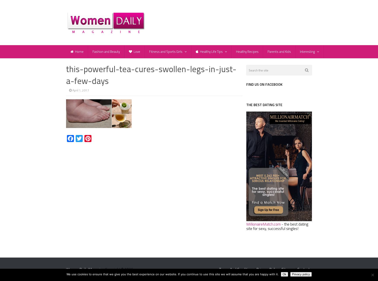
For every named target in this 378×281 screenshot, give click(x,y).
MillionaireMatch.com (263, 224)
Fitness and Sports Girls (165, 51)
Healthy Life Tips (211, 51)
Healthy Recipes (247, 51)
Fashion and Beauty (106, 51)
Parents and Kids (279, 51)
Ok (284, 274)
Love (136, 51)
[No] (372, 275)
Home (79, 51)
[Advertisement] (103, 179)
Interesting (307, 51)
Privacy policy (301, 274)
